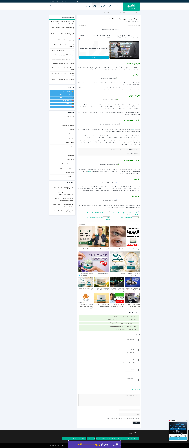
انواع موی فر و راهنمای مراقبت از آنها (95, 217)
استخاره (72, 1)
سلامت (117, 6)
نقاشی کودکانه (71, 155)
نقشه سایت (51, 445)
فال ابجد (103, 438)
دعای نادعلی (71, 138)
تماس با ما (52, 1)
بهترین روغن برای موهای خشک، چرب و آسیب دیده (93, 213)
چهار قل (72, 146)
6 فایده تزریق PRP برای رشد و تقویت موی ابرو (64, 55)
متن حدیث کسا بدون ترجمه (68, 125)
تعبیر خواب (62, 1)
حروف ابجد (98, 438)
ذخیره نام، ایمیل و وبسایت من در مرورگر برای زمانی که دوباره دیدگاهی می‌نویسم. (122, 418)
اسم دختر (67, 1)
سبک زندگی (125, 12)
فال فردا (93, 438)
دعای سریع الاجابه (70, 142)
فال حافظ (77, 1)
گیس (133, 90)
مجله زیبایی (119, 12)
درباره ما (56, 1)
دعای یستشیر (71, 134)
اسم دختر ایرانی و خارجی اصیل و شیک (66, 168)
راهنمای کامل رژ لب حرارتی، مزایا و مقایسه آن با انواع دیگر (123, 323)
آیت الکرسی (64, 438)
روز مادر (74, 438)
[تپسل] (79, 39)
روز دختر (88, 438)
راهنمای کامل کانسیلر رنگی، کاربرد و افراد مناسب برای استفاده (122, 319)
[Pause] (111, 57)
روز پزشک (84, 438)
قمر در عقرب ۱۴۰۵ (70, 116)
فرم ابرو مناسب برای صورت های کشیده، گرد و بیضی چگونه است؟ (122, 213)
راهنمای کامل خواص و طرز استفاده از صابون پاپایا (63, 63)
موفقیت (110, 6)
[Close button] (120, 440)
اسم (137, 438)
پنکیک (70, 438)
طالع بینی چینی (120, 438)
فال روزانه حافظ (71, 176)
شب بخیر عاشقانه (70, 121)
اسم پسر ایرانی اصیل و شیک (68, 164)
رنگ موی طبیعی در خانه (126, 217)
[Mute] (113, 57)
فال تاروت (113, 438)
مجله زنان (96, 6)
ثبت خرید (94, 57)
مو (133, 129)
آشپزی (103, 6)
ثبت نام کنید (178, 439)
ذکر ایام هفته (71, 151)
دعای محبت (126, 438)
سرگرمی (88, 6)
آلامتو (129, 12)
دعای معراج (71, 129)
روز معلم (78, 438)
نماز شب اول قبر (70, 159)
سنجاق (89, 171)
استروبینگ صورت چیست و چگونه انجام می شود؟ (63, 50)
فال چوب (108, 438)
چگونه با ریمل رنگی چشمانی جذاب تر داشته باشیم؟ (124, 316)
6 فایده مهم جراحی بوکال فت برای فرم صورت (126, 329)
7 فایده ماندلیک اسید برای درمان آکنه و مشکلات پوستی (123, 326)
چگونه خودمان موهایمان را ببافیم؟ (124, 18)
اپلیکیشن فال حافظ (70, 172)
